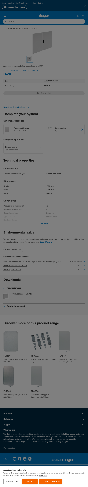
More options (12, 482)
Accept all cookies (50, 482)
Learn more (43, 475)
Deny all (30, 482)
